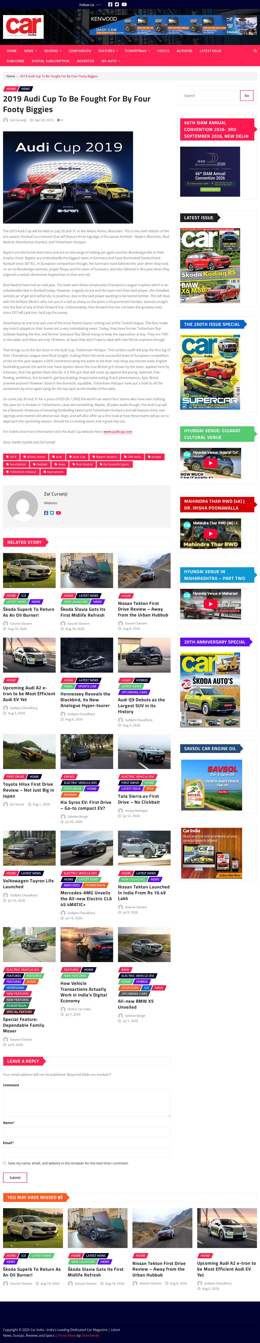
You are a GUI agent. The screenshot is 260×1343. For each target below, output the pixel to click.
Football (42, 464)
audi (59, 457)
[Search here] (255, 51)
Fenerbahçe (18, 464)
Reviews (51, 51)
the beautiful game (116, 464)
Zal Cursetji (18, 120)
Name (9, 1122)
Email (8, 1143)
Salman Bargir (78, 816)
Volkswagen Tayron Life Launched (28, 883)
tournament (55, 472)
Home (12, 51)
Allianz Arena (36, 457)
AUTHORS (184, 51)
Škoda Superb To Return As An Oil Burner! (28, 612)
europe (156, 457)
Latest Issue (210, 51)
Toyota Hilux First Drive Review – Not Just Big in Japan (28, 790)
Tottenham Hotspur (23, 472)
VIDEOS (163, 51)
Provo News (67, 1335)
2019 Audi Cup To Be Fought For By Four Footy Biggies (59, 76)
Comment (11, 1085)
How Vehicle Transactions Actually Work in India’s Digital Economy (84, 992)
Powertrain (136, 51)
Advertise (85, 61)
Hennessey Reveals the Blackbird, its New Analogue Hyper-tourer (85, 700)
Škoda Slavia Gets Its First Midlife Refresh (83, 612)
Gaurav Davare (21, 623)
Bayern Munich (106, 457)
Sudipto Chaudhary (24, 708)
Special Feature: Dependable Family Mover (23, 1025)
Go (247, 95)
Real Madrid (84, 464)
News (29, 51)
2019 (13, 457)
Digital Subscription (50, 61)
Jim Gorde (17, 804)
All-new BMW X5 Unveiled (136, 1004)
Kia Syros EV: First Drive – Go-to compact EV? (86, 805)
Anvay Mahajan (136, 810)
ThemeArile (90, 1335)
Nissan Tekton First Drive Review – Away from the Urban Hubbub (143, 609)
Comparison (80, 51)
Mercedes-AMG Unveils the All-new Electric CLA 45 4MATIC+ (86, 898)
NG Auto (110, 61)
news (61, 464)
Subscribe (15, 61)
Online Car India (79, 1009)
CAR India (134, 457)
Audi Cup (79, 457)
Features (107, 51)
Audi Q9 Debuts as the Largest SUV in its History (141, 705)
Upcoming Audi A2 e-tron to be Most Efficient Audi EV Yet (29, 693)
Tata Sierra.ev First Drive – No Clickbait (139, 799)
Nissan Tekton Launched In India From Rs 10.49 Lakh (144, 893)
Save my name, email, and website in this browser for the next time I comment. (68, 1163)
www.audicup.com (117, 431)
